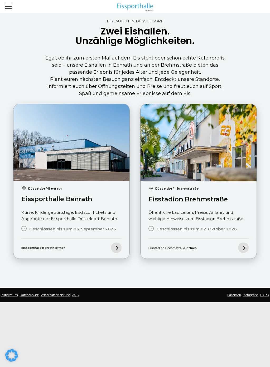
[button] (11, 355)
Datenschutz (29, 295)
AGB (75, 295)
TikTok (264, 295)
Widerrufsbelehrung (56, 295)
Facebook (234, 295)
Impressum (9, 295)
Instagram (250, 295)
